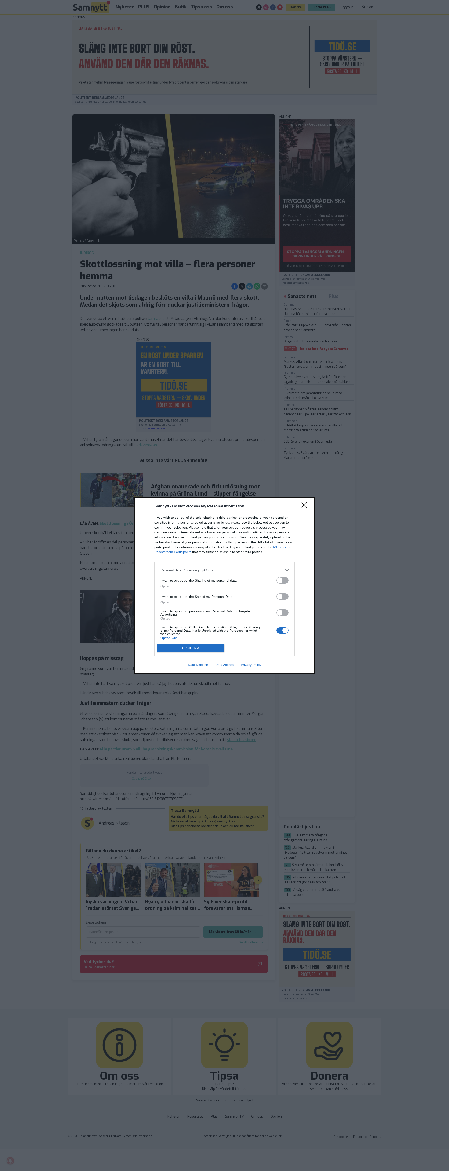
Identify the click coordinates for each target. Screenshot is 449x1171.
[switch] (282, 580)
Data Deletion (198, 665)
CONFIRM (190, 648)
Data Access (224, 665)
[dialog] (224, 585)
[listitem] (224, 570)
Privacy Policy (251, 665)
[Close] (305, 506)
